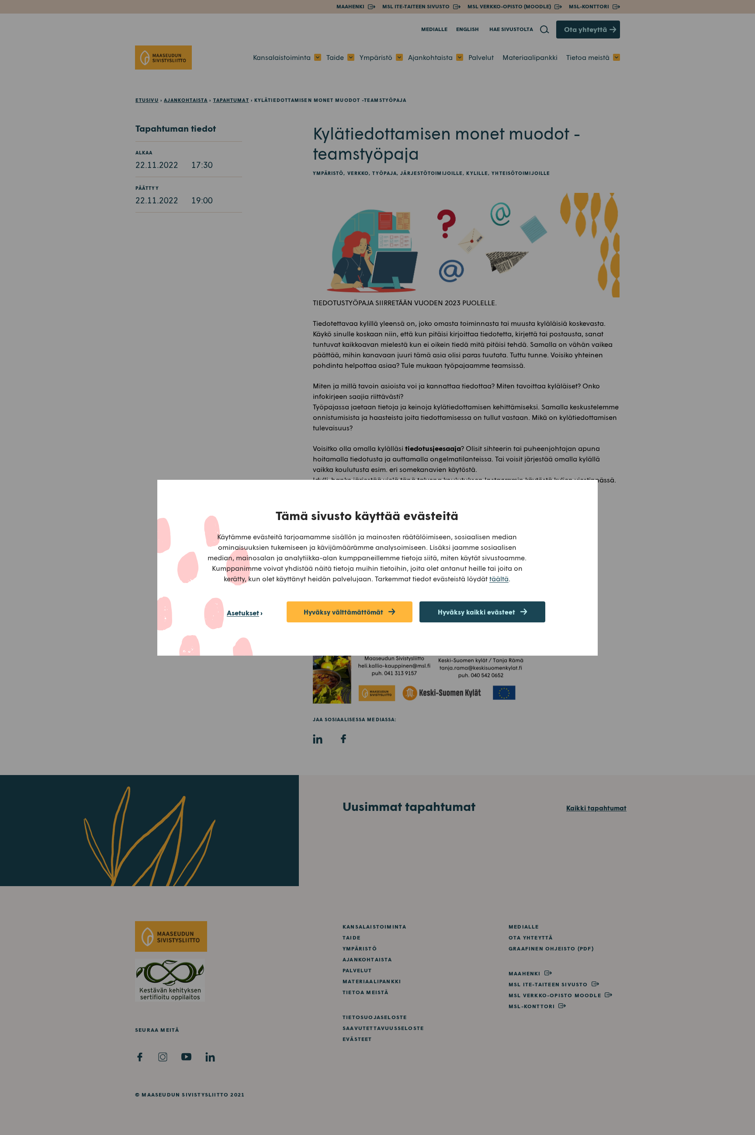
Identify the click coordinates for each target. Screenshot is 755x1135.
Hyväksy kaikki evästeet (476, 612)
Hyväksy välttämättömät (343, 612)
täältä (499, 578)
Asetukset (243, 612)
